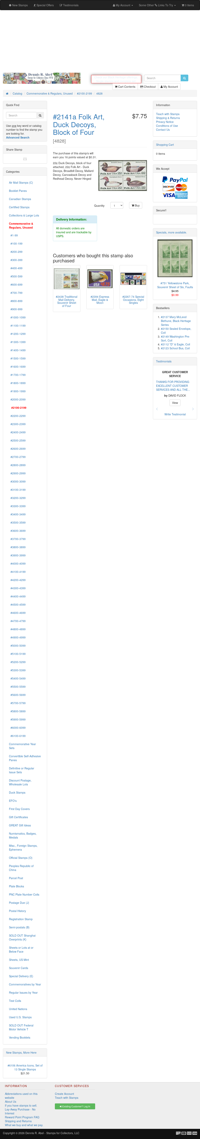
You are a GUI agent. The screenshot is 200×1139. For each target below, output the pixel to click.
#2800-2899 (17, 465)
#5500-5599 (17, 686)
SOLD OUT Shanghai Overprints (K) (22, 937)
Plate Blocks (16, 886)
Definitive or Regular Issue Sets (21, 770)
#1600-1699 (17, 366)
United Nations (18, 1009)
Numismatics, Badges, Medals (23, 835)
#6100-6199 (17, 736)
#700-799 (15, 293)
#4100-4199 (17, 572)
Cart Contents (126, 87)
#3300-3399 (17, 506)
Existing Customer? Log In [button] (76, 1106)
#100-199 (15, 243)
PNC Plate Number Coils (24, 894)
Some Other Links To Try (156, 5)
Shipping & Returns (168, 118)
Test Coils (15, 1001)
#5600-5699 (17, 695)
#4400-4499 (17, 596)
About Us (10, 1101)
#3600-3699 (17, 531)
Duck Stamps (17, 792)
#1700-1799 (17, 375)
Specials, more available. (171, 232)
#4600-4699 (17, 613)
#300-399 (15, 260)
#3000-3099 (17, 481)
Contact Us (163, 129)
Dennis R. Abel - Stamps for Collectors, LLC (52, 1133)
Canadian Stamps (20, 199)
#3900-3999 (17, 555)
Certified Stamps (19, 207)
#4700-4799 (17, 621)
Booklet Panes (18, 191)
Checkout (149, 87)
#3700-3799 (17, 539)
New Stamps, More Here (21, 1052)
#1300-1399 (17, 342)
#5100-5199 (17, 654)
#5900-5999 (17, 719)
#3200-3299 (17, 498)
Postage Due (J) (19, 903)
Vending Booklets (19, 1037)
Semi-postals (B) (19, 927)
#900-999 (15, 309)
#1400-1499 (17, 350)
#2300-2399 (17, 424)
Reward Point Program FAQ (22, 1117)
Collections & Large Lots (24, 215)
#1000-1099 (17, 317)
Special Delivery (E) (21, 976)
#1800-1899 (17, 383)
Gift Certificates (18, 817)
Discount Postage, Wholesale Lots (20, 782)
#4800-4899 (17, 629)
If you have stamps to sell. (21, 1105)
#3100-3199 (17, 490)
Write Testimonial (175, 414)
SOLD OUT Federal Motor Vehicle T (21, 1027)
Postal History (17, 911)
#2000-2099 (17, 399)
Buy (137, 205)
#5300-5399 (17, 670)
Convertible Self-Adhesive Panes (25, 758)
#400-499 (15, 268)
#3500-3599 (17, 522)
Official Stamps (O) (20, 858)
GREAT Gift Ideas (20, 825)
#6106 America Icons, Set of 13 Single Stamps (25, 1067)
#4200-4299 (17, 580)
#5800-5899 (17, 711)
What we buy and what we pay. (24, 1125)
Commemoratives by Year (25, 984)
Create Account (64, 1094)
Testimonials (163, 361)
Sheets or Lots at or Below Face (21, 949)
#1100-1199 (17, 325)
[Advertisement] (100, 41)
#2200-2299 (17, 416)
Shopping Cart (165, 145)
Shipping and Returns (18, 1121)
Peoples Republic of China (21, 868)
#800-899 (15, 301)
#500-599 (15, 276)
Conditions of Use (167, 126)
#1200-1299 (17, 334)
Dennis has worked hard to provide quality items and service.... (174, 384)
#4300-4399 (17, 588)
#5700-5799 (17, 703)
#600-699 (15, 284)
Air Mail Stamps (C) (21, 182)
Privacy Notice (165, 122)
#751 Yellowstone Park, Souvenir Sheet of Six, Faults (175, 285)
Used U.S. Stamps (20, 1017)
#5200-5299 (17, 662)
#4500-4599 (17, 604)
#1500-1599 (17, 358)
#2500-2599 (17, 440)
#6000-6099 (17, 728)
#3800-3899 (17, 547)
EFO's (13, 801)
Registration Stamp (21, 919)
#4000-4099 (17, 563)
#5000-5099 (17, 645)
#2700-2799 (17, 457)
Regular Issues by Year (23, 992)
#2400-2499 (17, 432)
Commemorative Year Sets (22, 746)
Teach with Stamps (167, 114)
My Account (170, 87)
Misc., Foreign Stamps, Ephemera (23, 847)
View (177, 401)
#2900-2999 (17, 473)
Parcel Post (16, 878)
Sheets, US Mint (19, 960)
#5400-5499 (17, 678)
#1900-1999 (17, 391)
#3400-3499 (17, 514)
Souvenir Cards (18, 968)
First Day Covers (19, 809)
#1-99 (13, 235)
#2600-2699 (17, 449)
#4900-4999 (17, 637)
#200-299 (15, 252)
